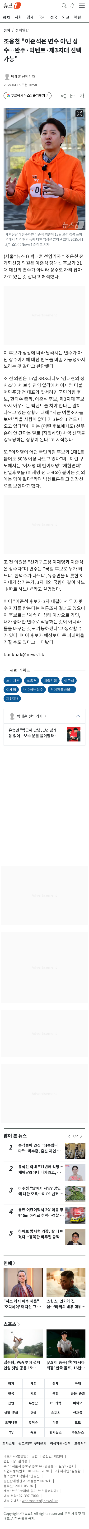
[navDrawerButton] (81, 5)
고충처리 (80, 1443)
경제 (55, 1383)
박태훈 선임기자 (23, 76)
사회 (33, 1383)
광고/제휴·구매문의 (32, 1443)
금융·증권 (78, 1393)
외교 (33, 1393)
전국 (11, 1393)
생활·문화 (11, 1413)
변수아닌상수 (33, 689)
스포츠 (10, 1324)
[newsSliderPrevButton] (69, 1136)
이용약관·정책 (60, 1443)
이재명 (11, 689)
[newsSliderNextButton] (81, 1136)
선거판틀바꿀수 (62, 689)
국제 (78, 1383)
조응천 (32, 680)
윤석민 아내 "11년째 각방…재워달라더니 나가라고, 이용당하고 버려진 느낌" (40, 1172)
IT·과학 (55, 1403)
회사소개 (8, 1443)
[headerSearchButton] (64, 5)
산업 (11, 1403)
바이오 (77, 1403)
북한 (55, 1393)
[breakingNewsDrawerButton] (72, 5)
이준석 (69, 680)
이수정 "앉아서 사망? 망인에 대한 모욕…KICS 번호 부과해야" (40, 1194)
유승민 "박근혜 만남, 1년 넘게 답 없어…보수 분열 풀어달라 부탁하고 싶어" (34, 733)
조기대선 (12, 680)
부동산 (33, 1403)
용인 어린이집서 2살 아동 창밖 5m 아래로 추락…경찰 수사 (41, 1215)
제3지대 (12, 698)
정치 (7, 30)
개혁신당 (50, 680)
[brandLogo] (12, 5)
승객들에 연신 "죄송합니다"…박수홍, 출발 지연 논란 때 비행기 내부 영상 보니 (41, 1151)
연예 (8, 1263)
